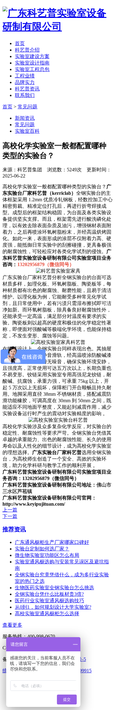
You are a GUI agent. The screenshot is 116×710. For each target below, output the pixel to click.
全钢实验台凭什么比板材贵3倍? (49, 594)
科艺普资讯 (27, 88)
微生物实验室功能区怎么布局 (47, 555)
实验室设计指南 (32, 62)
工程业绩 (25, 75)
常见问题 (27, 106)
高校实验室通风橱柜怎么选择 (47, 613)
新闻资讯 (25, 118)
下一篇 (9, 516)
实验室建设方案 (32, 56)
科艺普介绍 (27, 49)
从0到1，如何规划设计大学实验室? (53, 607)
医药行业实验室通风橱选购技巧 (49, 600)
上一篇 (9, 509)
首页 (20, 43)
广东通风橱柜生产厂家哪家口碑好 (52, 542)
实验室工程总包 (32, 69)
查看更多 (12, 625)
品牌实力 (25, 82)
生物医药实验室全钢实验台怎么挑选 (54, 587)
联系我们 (25, 95)
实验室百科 (27, 131)
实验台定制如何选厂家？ (42, 548)
